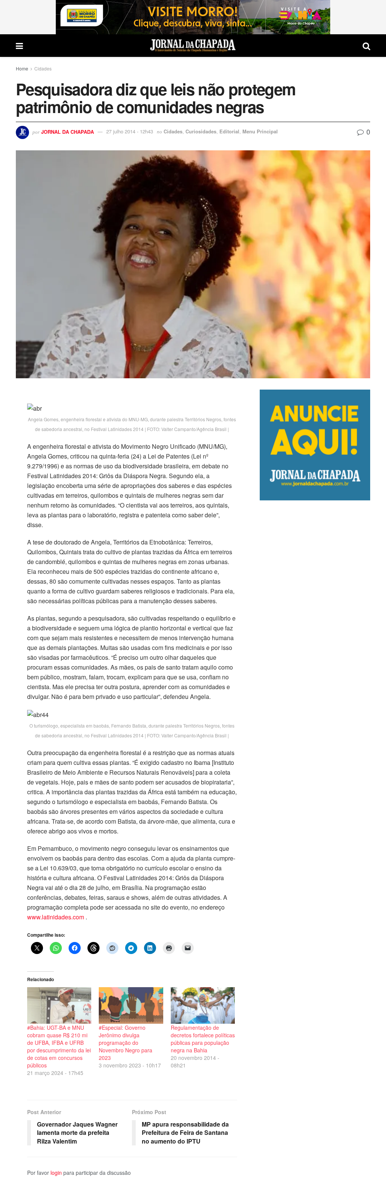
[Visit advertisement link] (193, 17)
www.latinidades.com (55, 917)
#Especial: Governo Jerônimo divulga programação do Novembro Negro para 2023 (125, 1042)
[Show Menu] (19, 45)
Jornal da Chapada (67, 131)
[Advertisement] (315, 786)
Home (22, 68)
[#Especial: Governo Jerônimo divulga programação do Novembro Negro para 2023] (131, 1005)
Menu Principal (260, 131)
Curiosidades (200, 131)
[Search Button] (366, 45)
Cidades (43, 68)
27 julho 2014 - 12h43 (129, 131)
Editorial (229, 131)
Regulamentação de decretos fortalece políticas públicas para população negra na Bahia (203, 1039)
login (56, 1172)
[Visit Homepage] (192, 45)
